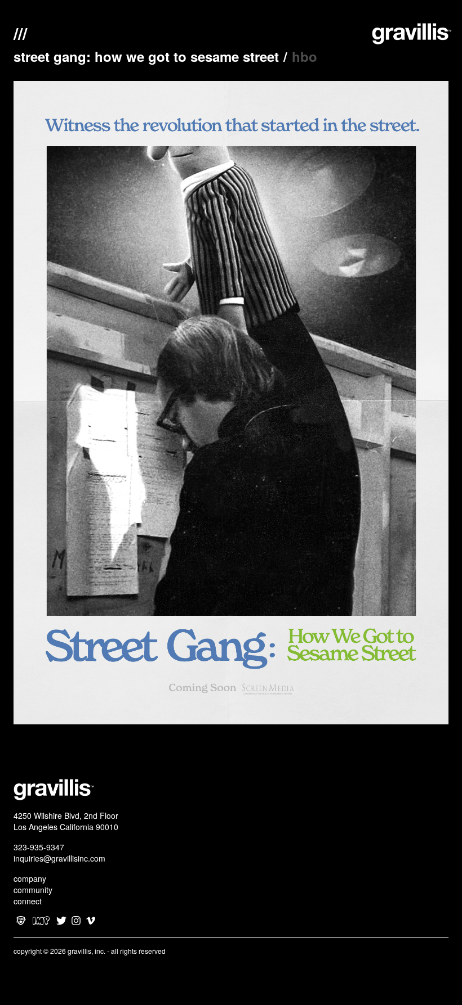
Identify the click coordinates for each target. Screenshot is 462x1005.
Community (33, 889)
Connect (28, 901)
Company (30, 878)
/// (20, 32)
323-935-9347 (39, 847)
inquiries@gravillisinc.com (59, 858)
